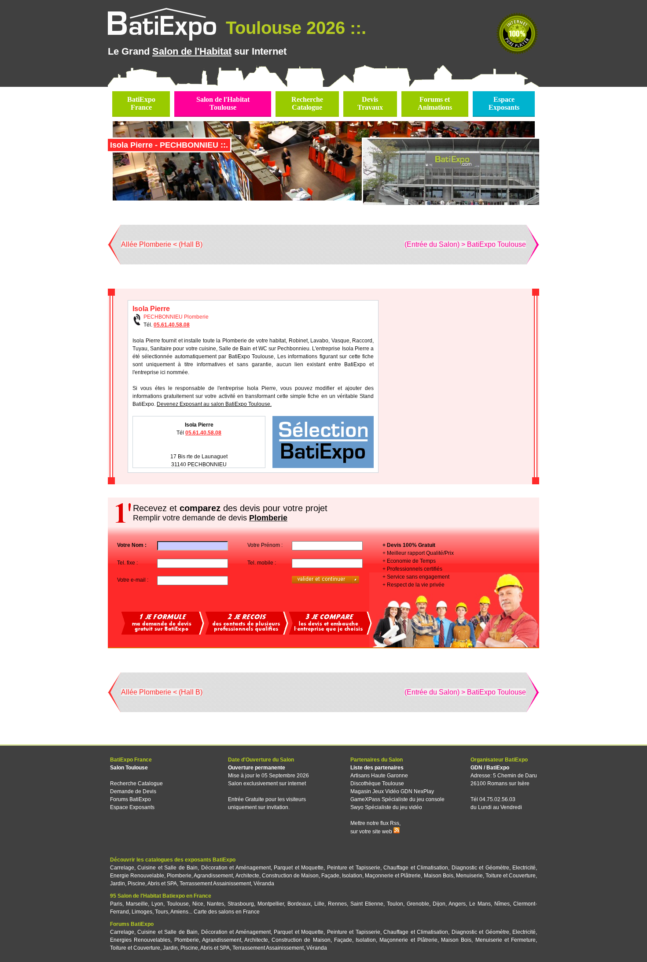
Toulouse (178, 904)
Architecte (247, 876)
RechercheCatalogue (307, 103)
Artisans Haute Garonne (379, 776)
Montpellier (270, 904)
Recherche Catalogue (136, 783)
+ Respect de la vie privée (413, 585)
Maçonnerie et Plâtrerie (393, 876)
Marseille (137, 904)
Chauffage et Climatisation (415, 868)
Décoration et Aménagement (236, 868)
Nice (197, 904)
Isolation (352, 876)
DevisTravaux (370, 103)
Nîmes (502, 904)
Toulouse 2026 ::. (293, 27)
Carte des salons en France (227, 912)
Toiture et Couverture (510, 876)
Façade (330, 876)
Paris (116, 904)
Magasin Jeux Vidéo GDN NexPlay (392, 791)
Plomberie (179, 876)
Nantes (215, 904)
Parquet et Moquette (299, 868)
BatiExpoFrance (141, 103)
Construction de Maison (290, 876)
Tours (161, 912)
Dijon (439, 904)
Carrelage (122, 868)
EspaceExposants (504, 103)
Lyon (157, 904)
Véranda (264, 883)
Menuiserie (469, 876)
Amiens (179, 912)
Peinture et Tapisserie (353, 868)
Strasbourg (241, 904)
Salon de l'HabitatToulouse (223, 103)
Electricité (524, 868)
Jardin (117, 883)
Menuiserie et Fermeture (505, 940)
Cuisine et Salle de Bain (167, 868)
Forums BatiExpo (130, 799)
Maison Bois (438, 876)
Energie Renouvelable (137, 876)
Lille (319, 904)
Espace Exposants (132, 807)
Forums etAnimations (435, 103)
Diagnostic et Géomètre (480, 868)
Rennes (337, 904)
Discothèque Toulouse (377, 783)
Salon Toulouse (129, 768)
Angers (457, 904)
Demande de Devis (133, 791)
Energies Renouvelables (140, 940)
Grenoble (418, 904)
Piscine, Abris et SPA (152, 883)
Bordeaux (299, 904)
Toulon (395, 904)
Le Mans (480, 904)
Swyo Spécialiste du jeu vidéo (386, 807)
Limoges (142, 912)
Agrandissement (213, 876)
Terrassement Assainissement (215, 883)
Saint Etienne (366, 904)
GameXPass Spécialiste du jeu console (397, 799)
